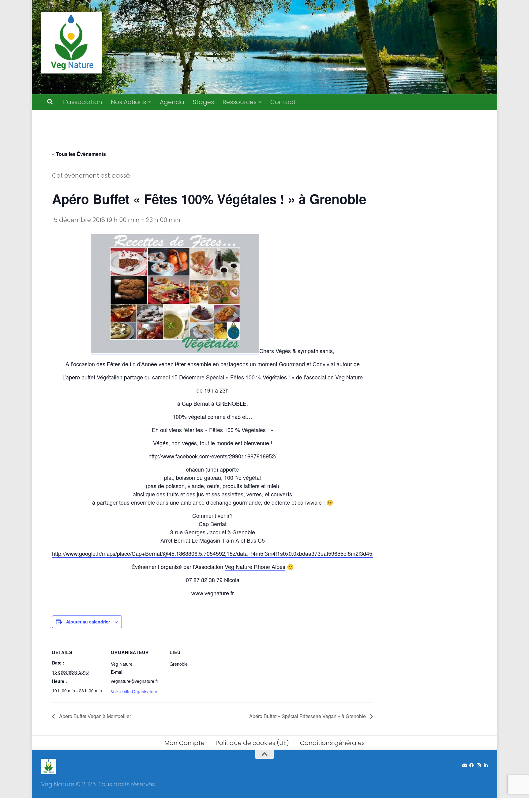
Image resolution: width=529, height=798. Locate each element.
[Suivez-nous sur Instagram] (478, 765)
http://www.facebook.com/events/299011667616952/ (212, 456)
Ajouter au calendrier (88, 622)
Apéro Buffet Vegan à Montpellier (94, 716)
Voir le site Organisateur (134, 691)
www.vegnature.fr (212, 593)
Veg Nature (349, 377)
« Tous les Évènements (79, 153)
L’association (82, 102)
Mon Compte (184, 743)
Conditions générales (332, 743)
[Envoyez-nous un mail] (464, 765)
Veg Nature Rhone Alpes (255, 566)
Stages (203, 102)
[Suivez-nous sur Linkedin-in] (485, 765)
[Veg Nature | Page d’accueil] (71, 42)
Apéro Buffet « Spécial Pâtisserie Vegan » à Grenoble (308, 716)
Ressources (240, 102)
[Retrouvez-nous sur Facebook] (471, 765)
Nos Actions (128, 102)
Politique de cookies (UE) (252, 743)
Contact (283, 102)
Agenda (172, 102)
